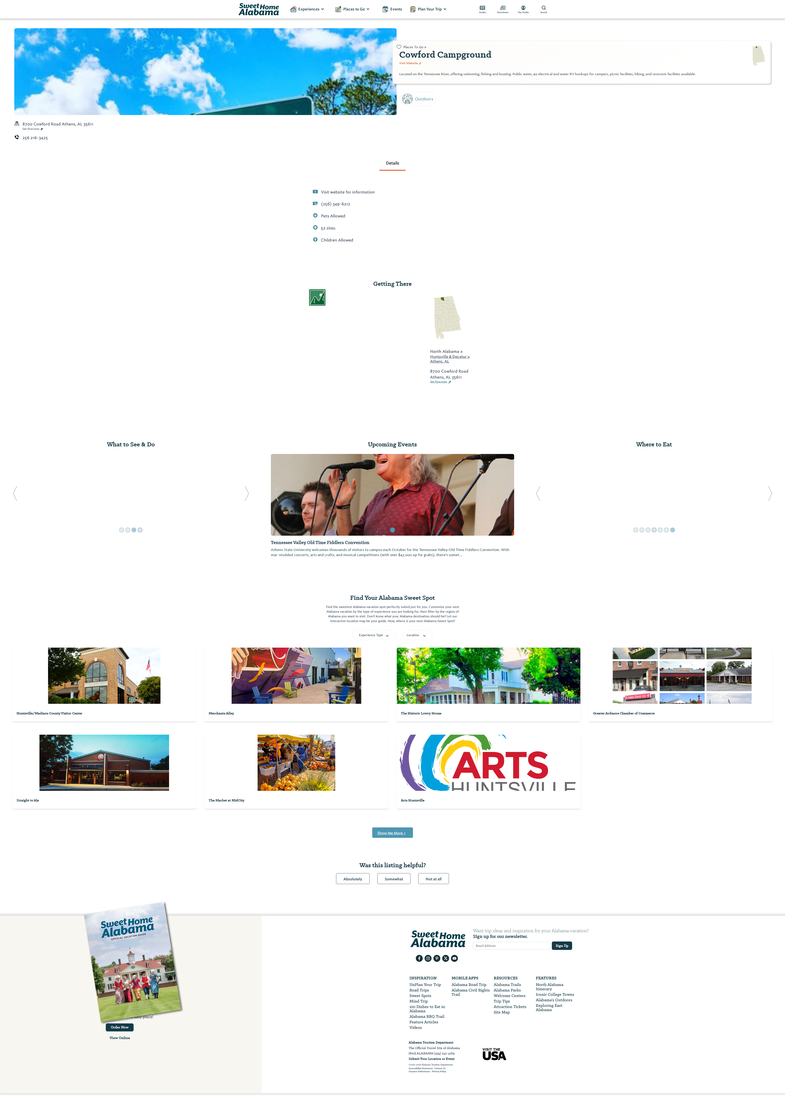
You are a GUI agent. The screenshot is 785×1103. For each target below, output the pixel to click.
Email (406, 104)
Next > (407, 145)
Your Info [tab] (415, 46)
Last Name (411, 85)
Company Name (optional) (429, 122)
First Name (411, 67)
